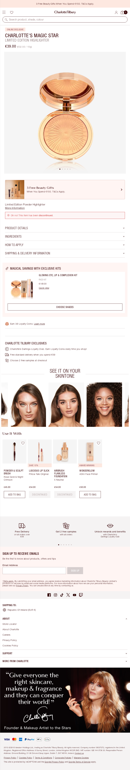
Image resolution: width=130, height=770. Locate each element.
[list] (65, 113)
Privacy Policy (22, 585)
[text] (39, 494)
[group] (28, 404)
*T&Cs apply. (8, 581)
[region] (65, 290)
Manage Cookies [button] (81, 758)
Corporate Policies (63, 758)
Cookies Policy (10, 645)
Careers (6, 634)
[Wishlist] (11, 12)
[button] (6, 19)
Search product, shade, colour (26, 19)
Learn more (39, 323)
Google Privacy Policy (54, 762)
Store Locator (10, 624)
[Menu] (4, 12)
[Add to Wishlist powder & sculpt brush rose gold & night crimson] (22, 443)
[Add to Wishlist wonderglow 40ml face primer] (98, 443)
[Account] (116, 12)
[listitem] (65, 113)
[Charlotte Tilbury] (65, 12)
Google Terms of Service (79, 762)
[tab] (59, 169)
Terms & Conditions (43, 758)
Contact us (79, 753)
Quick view (44, 288)
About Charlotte (11, 629)
